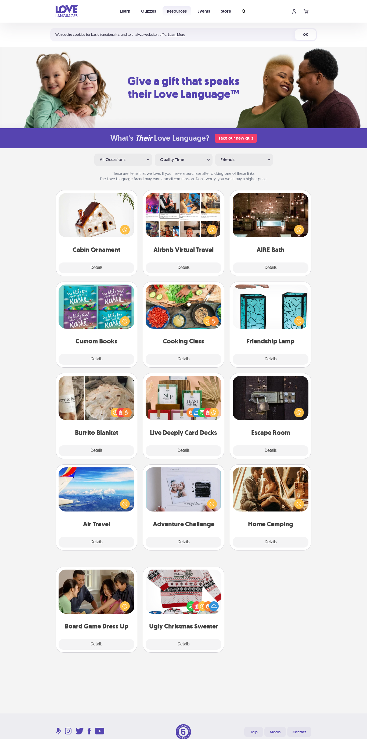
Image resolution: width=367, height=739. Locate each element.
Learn (125, 11)
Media (275, 732)
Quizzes (148, 11)
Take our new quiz (235, 138)
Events (203, 11)
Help (254, 732)
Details (97, 268)
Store (226, 11)
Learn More (176, 34)
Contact (299, 732)
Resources (177, 11)
